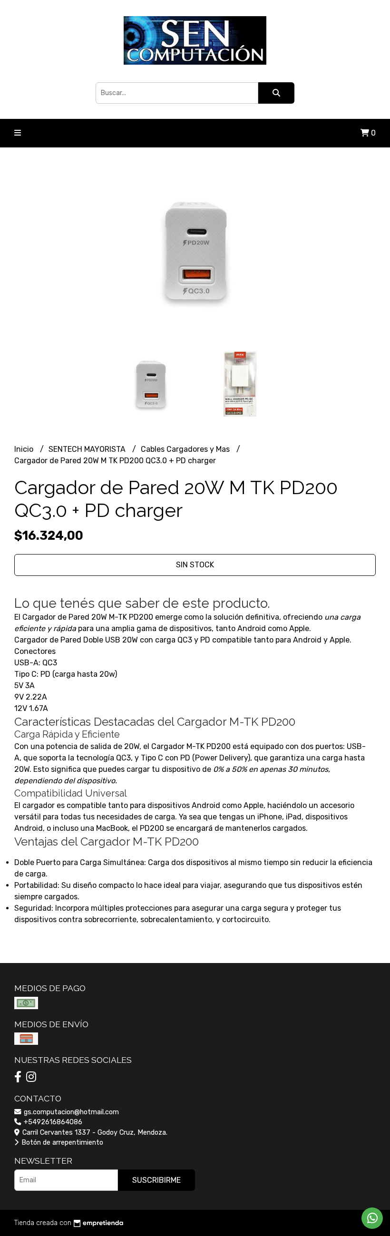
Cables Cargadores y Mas (186, 449)
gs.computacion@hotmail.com (70, 1112)
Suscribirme (156, 1180)
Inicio (24, 449)
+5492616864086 (52, 1122)
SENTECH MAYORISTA (88, 449)
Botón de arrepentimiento (61, 1143)
